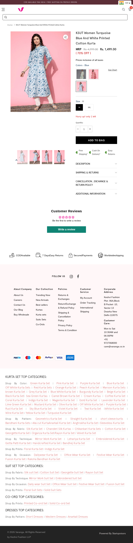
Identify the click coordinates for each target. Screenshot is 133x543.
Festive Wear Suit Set (91, 484)
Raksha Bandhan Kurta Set (44, 459)
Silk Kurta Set (34, 428)
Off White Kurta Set (91, 404)
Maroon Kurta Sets (114, 387)
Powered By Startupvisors (112, 533)
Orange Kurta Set (65, 387)
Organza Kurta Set (43, 433)
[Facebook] (78, 276)
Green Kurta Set (40, 383)
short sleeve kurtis (112, 418)
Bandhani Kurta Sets (17, 423)
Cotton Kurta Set (115, 428)
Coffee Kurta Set (115, 396)
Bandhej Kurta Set (74, 443)
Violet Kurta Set (68, 408)
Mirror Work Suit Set (41, 478)
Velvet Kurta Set (86, 433)
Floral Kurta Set (33, 449)
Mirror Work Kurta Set (48, 439)
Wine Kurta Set (14, 412)
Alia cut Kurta (40, 423)
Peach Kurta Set (89, 387)
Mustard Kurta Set (45, 404)
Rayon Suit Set (94, 472)
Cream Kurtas (92, 396)
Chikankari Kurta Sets (88, 428)
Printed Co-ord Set (35, 503)
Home (10, 25)
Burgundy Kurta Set (91, 391)
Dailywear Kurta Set (46, 454)
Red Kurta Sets (43, 387)
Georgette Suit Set (72, 472)
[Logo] (21, 9)
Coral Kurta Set (14, 400)
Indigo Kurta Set (38, 400)
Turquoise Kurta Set (59, 412)
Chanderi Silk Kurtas (58, 428)
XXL (89, 108)
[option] (41, 71)
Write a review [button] (66, 229)
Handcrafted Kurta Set (46, 443)
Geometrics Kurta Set (49, 418)
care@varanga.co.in (114, 346)
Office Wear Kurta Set (77, 454)
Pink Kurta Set (65, 383)
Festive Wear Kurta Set (110, 454)
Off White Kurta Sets (17, 387)
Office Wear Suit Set (64, 484)
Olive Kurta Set (68, 404)
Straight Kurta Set (81, 418)
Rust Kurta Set (14, 408)
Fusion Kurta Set (15, 459)
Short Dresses (34, 516)
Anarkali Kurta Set (60, 423)
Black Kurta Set (14, 396)
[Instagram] (71, 276)
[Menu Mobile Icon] (4, 9)
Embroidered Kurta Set (110, 439)
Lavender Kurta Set (113, 400)
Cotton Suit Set (49, 472)
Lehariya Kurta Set (78, 439)
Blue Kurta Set (115, 383)
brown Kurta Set (15, 391)
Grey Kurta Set (38, 391)
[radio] (81, 74)
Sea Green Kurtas (37, 396)
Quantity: (79, 123)
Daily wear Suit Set (39, 484)
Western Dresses (55, 516)
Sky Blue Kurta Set (41, 408)
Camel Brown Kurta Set (66, 396)
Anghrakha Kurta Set (85, 423)
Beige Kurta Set (116, 391)
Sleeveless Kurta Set (112, 423)
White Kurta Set (114, 408)
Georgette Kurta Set (17, 433)
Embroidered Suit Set (69, 478)
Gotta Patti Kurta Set (18, 443)
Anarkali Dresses (78, 516)
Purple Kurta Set (90, 383)
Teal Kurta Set (92, 408)
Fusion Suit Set (115, 484)
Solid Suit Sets (52, 490)
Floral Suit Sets (33, 490)
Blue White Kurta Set (63, 391)
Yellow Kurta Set (35, 412)
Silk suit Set (31, 472)
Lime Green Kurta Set (18, 404)
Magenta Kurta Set (63, 400)
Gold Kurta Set (88, 400)
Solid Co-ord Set (59, 503)
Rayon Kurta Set (65, 433)
